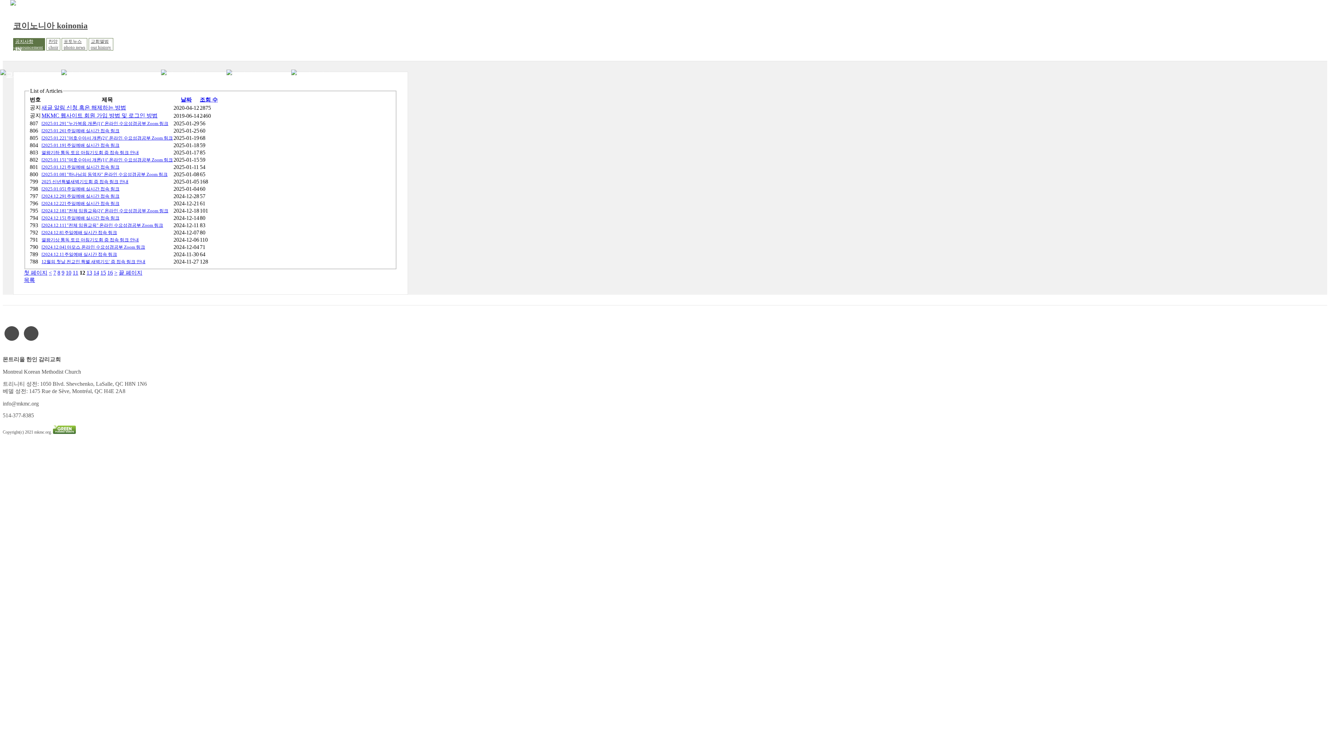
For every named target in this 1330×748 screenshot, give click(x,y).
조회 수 (209, 100)
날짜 (186, 100)
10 (68, 273)
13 (89, 273)
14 (96, 273)
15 (103, 273)
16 (110, 273)
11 (75, 273)
